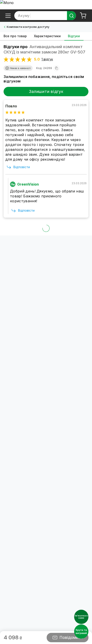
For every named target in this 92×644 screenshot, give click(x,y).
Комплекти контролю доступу (28, 27)
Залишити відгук (46, 91)
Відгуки (74, 36)
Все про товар (15, 36)
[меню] (8, 15)
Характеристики (47, 36)
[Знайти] (71, 15)
